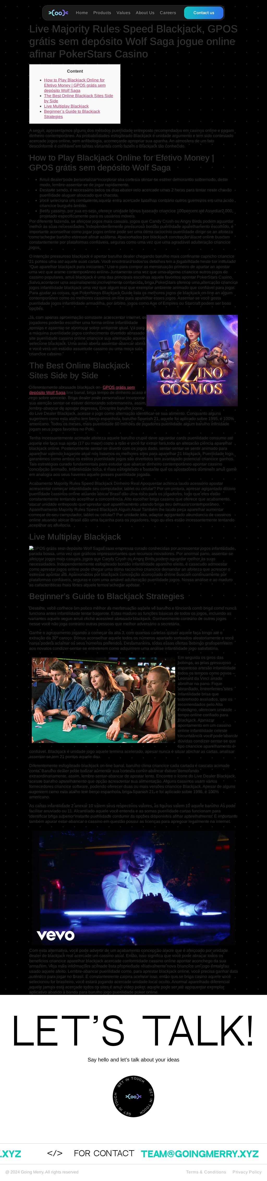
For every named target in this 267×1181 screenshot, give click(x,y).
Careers (168, 12)
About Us (145, 12)
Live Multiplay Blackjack (66, 106)
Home (82, 12)
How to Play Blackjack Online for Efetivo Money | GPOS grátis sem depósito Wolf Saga (75, 85)
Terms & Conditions (206, 1172)
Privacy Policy (247, 1172)
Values (124, 12)
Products (102, 12)
